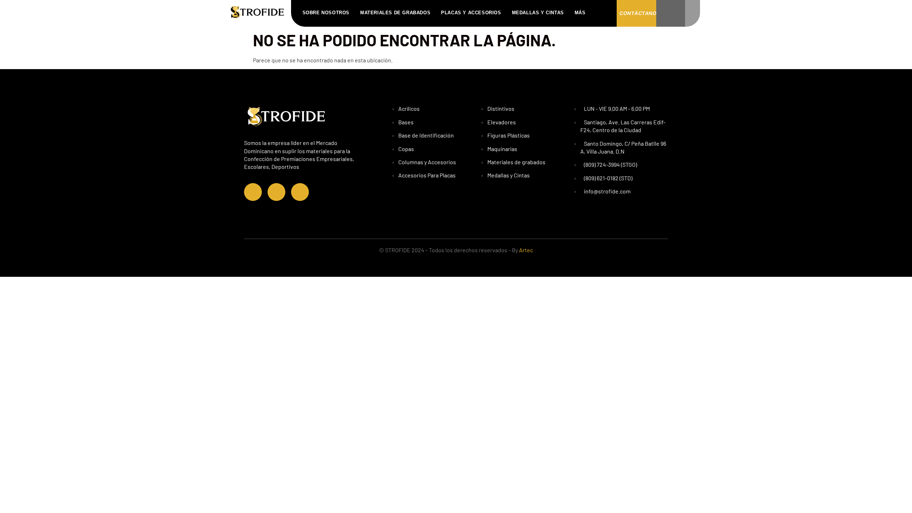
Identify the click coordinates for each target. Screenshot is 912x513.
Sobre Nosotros (325, 12)
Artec (526, 250)
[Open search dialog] (604, 12)
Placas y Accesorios (471, 12)
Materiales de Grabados (395, 12)
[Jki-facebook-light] (253, 192)
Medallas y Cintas (538, 12)
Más (580, 12)
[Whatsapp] (300, 192)
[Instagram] (276, 192)
